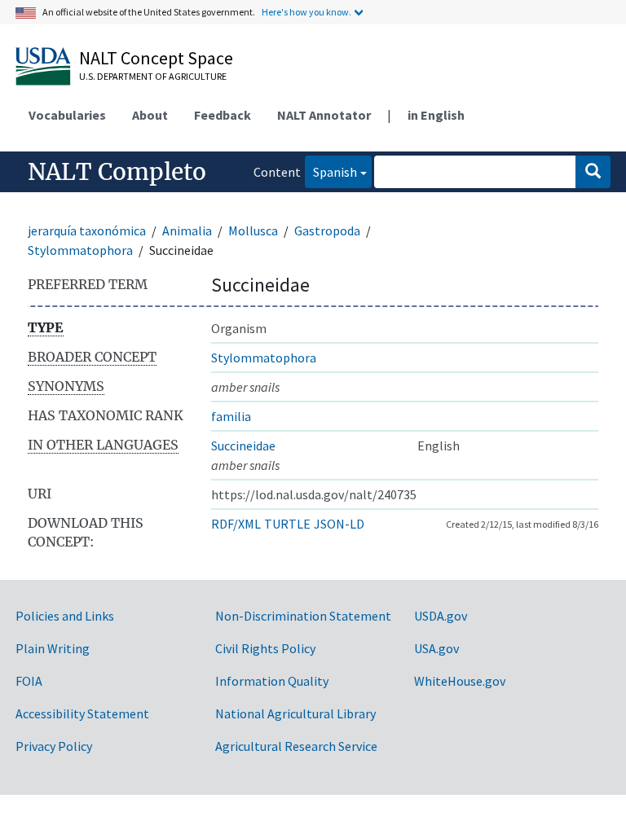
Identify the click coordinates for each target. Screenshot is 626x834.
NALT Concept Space (156, 57)
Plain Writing (52, 648)
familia (231, 416)
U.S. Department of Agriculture (153, 76)
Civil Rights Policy (265, 648)
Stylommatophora (80, 250)
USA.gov (436, 648)
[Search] (593, 172)
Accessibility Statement (82, 713)
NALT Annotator (324, 115)
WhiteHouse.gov (459, 681)
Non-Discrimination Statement (303, 616)
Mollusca (253, 230)
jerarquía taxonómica (87, 230)
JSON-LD (339, 524)
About (150, 115)
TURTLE (287, 524)
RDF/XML (236, 524)
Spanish (331, 171)
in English (436, 115)
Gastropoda (327, 230)
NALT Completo (117, 172)
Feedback (222, 115)
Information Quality (271, 681)
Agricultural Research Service (296, 746)
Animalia (187, 230)
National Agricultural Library (295, 713)
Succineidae (243, 445)
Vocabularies (67, 115)
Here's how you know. (306, 12)
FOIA (28, 681)
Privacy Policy (53, 746)
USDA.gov (440, 616)
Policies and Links (64, 616)
